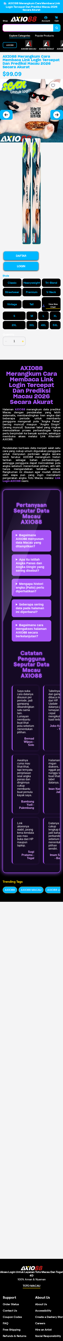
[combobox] (28, 27)
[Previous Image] (6, 115)
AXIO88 (20, 409)
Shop (5, 21)
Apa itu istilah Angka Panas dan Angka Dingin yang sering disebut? (30, 565)
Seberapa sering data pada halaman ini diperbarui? (30, 608)
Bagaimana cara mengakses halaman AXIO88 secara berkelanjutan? (31, 630)
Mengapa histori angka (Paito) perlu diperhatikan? (30, 587)
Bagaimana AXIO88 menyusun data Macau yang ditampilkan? (30, 540)
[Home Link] (23, 19)
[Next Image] (56, 115)
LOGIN (21, 266)
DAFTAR (21, 255)
